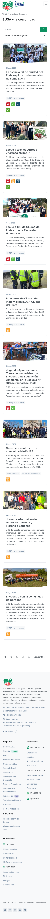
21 (23, 657)
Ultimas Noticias (10, 849)
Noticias (10, 844)
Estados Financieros (12, 784)
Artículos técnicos (11, 872)
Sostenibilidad (9, 768)
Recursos (10, 867)
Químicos (34, 799)
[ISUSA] (25, 682)
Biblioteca (7, 876)
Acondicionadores (35, 761)
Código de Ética (10, 764)
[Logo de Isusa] (7, 6)
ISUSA (4, 14)
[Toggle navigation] (45, 4)
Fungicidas (35, 793)
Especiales (31, 765)
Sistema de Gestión (11, 760)
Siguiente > (39, 657)
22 (29, 657)
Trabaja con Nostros (12, 800)
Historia (10, 751)
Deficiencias (8, 885)
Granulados (32, 753)
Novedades (8, 853)
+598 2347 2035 (13, 715)
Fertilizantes (37, 747)
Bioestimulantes (36, 770)
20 (17, 657)
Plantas (6, 755)
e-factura (7, 804)
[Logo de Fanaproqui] (19, 6)
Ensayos (7, 880)
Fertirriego (31, 788)
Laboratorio (8, 772)
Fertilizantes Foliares (35, 775)
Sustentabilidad (10, 858)
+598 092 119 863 (11, 726)
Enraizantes (32, 784)
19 (11, 657)
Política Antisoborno (12, 809)
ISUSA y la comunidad (12, 862)
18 (5, 657)
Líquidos (30, 757)
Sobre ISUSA (9, 747)
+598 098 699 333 (11, 722)
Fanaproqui (10, 796)
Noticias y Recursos (18, 14)
